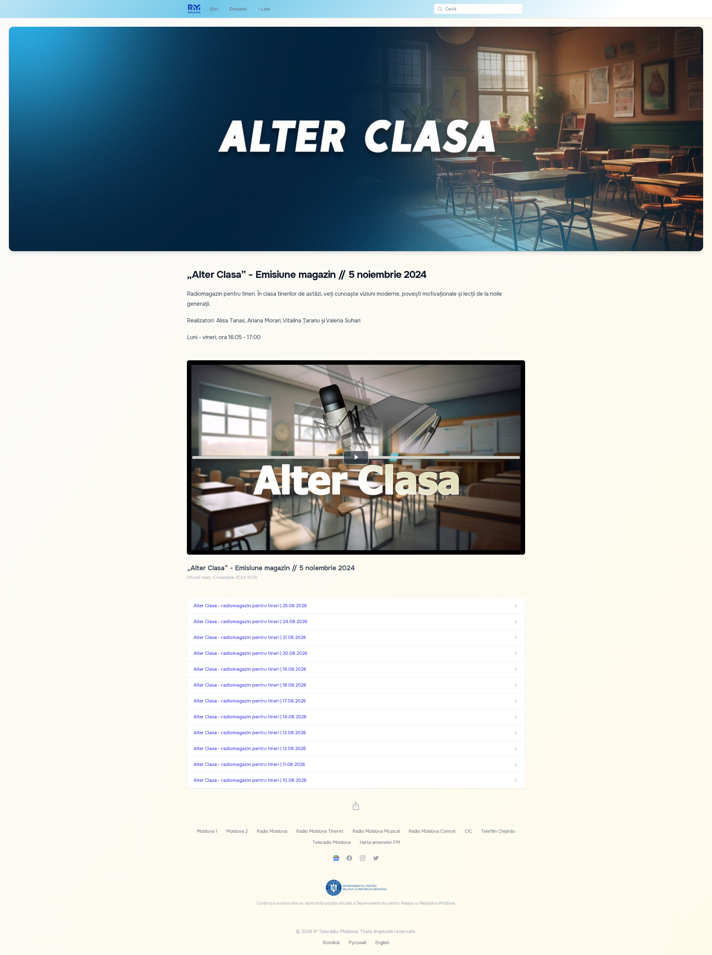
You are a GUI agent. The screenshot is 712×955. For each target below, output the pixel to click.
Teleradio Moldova (331, 842)
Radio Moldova (272, 831)
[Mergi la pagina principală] (194, 8)
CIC (468, 831)
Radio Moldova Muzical (376, 831)
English (382, 943)
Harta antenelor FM (380, 842)
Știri (213, 9)
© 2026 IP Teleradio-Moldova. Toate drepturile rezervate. (356, 931)
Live (264, 9)
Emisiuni (238, 9)
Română (331, 943)
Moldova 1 (207, 831)
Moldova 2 (237, 831)
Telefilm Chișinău (498, 831)
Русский (357, 943)
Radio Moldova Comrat (432, 831)
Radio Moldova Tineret (319, 831)
